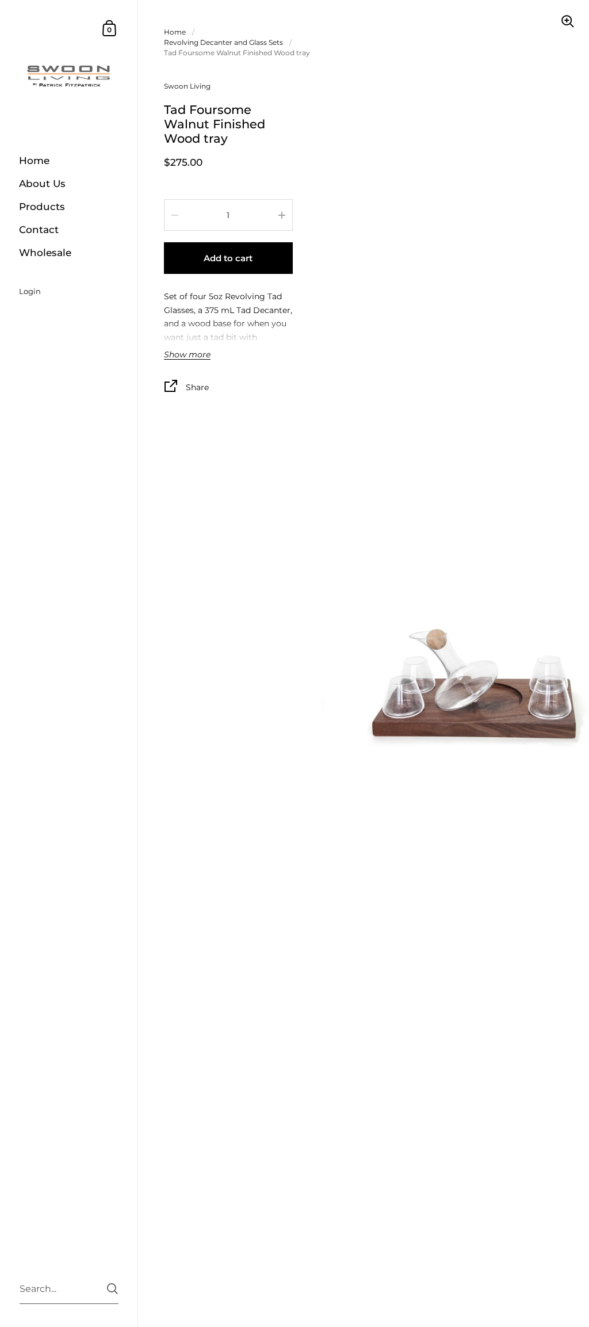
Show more (187, 355)
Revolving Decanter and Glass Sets (223, 42)
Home (175, 32)
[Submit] (112, 1289)
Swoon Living (187, 86)
